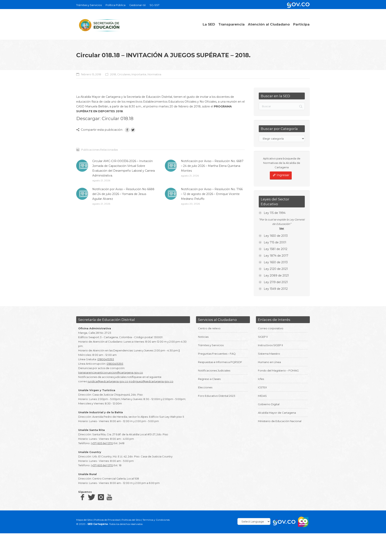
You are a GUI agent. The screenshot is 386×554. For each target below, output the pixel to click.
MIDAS (262, 395)
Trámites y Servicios (211, 345)
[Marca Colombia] (303, 521)
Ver (281, 228)
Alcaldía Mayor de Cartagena (277, 412)
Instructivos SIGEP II (270, 345)
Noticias (203, 336)
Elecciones (205, 387)
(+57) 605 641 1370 (102, 443)
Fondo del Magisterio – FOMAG (278, 370)
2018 (113, 74)
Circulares (123, 74)
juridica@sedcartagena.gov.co (108, 381)
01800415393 (105, 359)
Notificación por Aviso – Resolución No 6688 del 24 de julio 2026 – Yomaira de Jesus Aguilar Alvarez (123, 194)
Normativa (154, 74)
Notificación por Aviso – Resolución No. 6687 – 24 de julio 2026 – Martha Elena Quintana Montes (212, 165)
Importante (138, 74)
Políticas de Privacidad (107, 519)
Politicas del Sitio (131, 519)
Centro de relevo (209, 328)
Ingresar (283, 175)
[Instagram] (101, 497)
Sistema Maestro (269, 353)
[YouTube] (109, 497)
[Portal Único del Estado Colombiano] (297, 4)
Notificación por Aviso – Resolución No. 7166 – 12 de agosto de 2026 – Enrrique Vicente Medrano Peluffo (212, 194)
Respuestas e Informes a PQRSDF (220, 362)
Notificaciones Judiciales (214, 370)
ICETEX (262, 387)
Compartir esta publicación (101, 130)
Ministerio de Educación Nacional (279, 421)
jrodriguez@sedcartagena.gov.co (151, 381)
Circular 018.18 (117, 118)
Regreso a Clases (209, 379)
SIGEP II (263, 336)
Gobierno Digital (268, 404)
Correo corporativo (270, 328)
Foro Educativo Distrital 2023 (216, 395)
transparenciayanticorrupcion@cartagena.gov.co (110, 372)
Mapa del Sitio (84, 519)
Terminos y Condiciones (156, 519)
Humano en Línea (269, 362)
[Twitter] (132, 130)
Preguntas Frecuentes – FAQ (217, 353)
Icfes (261, 379)
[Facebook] (127, 130)
